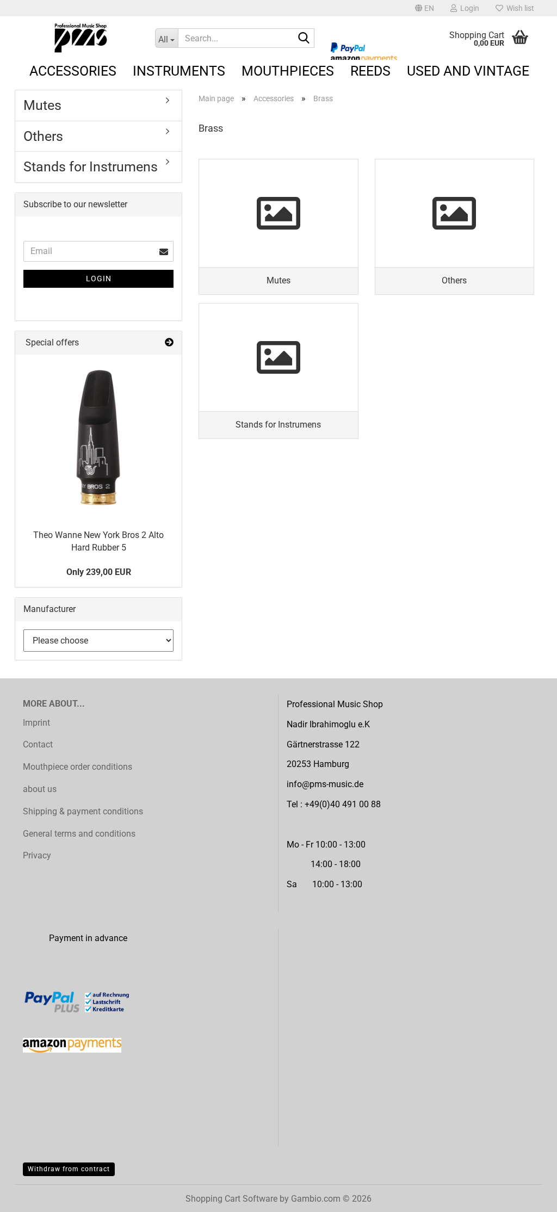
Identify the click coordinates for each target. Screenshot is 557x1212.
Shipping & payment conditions (83, 811)
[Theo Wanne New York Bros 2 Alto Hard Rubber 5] (98, 438)
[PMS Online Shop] (81, 38)
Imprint (36, 723)
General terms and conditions (79, 833)
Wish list (518, 8)
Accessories (72, 71)
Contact (38, 744)
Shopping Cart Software (231, 1199)
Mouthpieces (288, 71)
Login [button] (468, 8)
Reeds (370, 71)
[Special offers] (169, 343)
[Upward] (527, 1195)
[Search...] (304, 38)
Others (43, 136)
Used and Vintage (468, 71)
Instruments (179, 71)
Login (99, 278)
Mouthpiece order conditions (77, 767)
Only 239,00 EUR (98, 572)
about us (40, 789)
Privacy (37, 855)
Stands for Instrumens (90, 167)
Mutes (42, 105)
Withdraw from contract (69, 1169)
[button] (424, 8)
